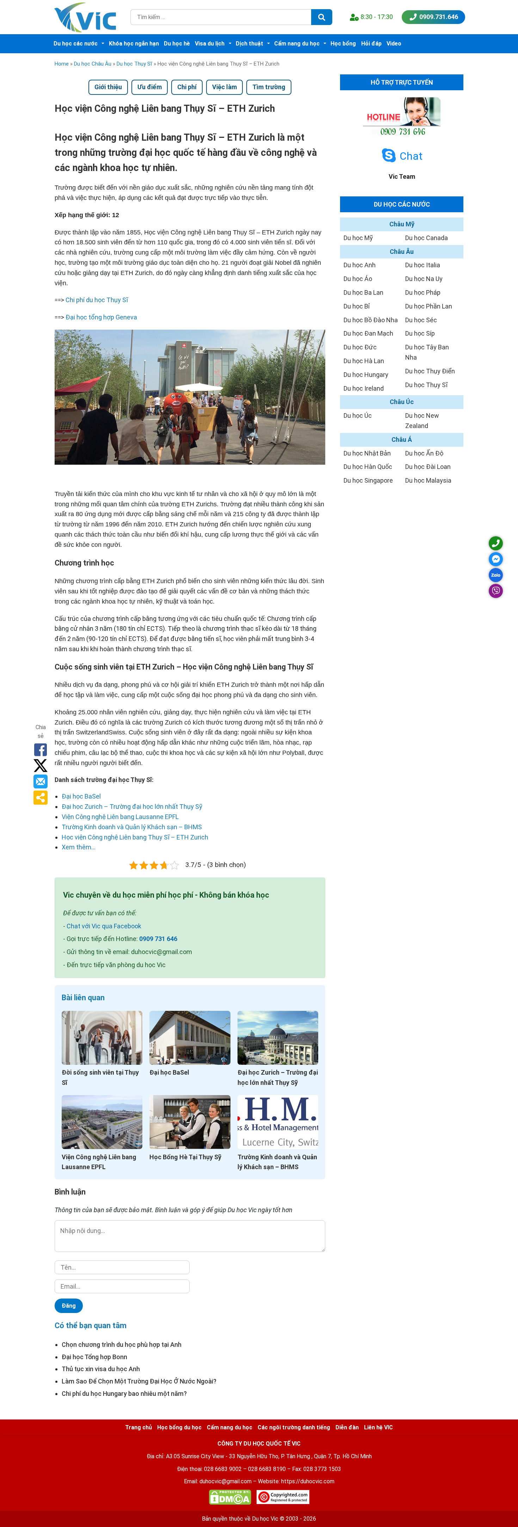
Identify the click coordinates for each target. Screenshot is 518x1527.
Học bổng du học (179, 1427)
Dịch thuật (249, 43)
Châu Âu (402, 251)
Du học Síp (420, 333)
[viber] (496, 591)
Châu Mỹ (401, 224)
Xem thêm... (78, 847)
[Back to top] (497, 1506)
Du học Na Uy (424, 278)
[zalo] (496, 575)
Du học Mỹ (358, 238)
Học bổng (343, 43)
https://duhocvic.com (307, 1481)
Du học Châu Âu (92, 64)
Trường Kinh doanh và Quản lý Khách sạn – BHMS (132, 827)
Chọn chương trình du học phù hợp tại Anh (121, 1344)
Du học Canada (426, 238)
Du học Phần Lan (428, 306)
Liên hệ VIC (378, 1427)
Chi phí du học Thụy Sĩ (97, 300)
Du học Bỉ (357, 306)
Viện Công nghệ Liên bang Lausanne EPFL (120, 816)
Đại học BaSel (81, 796)
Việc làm (224, 87)
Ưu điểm (149, 87)
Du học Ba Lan (363, 292)
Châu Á (401, 439)
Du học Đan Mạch (368, 333)
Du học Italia (422, 265)
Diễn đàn (347, 1427)
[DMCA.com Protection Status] (230, 1499)
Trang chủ (138, 1427)
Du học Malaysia (428, 480)
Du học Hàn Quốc (368, 466)
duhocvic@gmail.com (225, 1481)
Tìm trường (268, 87)
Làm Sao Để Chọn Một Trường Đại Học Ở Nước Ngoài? (139, 1381)
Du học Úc (358, 415)
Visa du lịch (209, 43)
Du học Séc (421, 320)
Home (62, 64)
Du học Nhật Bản (367, 453)
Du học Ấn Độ (424, 453)
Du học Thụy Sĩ (134, 64)
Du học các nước (76, 43)
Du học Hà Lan (364, 361)
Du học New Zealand (422, 420)
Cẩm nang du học (297, 43)
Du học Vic (265, 1518)
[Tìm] (321, 17)
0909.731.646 (438, 16)
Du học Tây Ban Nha (427, 352)
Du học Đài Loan (428, 466)
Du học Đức (360, 347)
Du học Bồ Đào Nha (371, 320)
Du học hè (177, 43)
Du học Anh (360, 265)
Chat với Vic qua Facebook (104, 926)
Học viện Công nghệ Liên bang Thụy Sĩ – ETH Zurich (135, 837)
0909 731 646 (158, 938)
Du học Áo (358, 278)
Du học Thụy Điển (430, 371)
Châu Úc (402, 401)
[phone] (496, 543)
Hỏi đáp (371, 43)
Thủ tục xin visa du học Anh (101, 1369)
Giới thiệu (108, 87)
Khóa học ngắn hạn (134, 43)
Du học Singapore (368, 480)
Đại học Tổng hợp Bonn (94, 1357)
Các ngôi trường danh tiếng (294, 1427)
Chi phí (187, 87)
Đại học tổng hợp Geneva (101, 317)
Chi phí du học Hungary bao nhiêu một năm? (124, 1393)
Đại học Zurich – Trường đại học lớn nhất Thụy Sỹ (132, 806)
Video (394, 43)
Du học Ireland (364, 388)
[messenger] (496, 559)
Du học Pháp (422, 292)
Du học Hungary (366, 374)
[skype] (389, 155)
